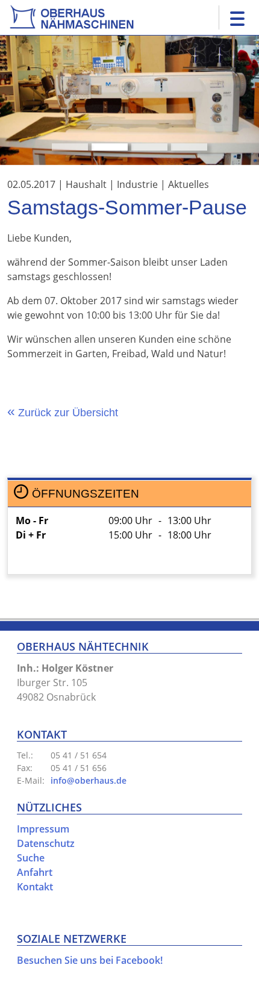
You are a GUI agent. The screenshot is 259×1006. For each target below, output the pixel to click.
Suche (31, 857)
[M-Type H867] (110, 147)
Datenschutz (46, 843)
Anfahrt (34, 872)
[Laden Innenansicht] (70, 147)
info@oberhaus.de (88, 780)
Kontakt (35, 886)
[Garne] (149, 147)
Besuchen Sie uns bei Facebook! (90, 960)
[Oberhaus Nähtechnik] (72, 15)
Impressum (43, 829)
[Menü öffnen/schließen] (234, 17)
